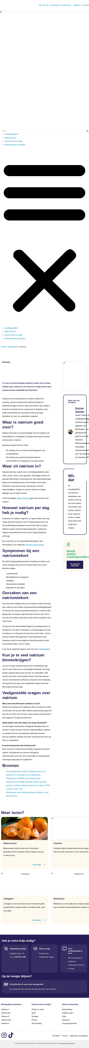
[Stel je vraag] (35, 949)
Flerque (72, 1043)
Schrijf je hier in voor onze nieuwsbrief (26, 984)
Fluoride (58, 843)
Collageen (8, 899)
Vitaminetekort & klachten (15, 145)
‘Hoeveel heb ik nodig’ (34, 545)
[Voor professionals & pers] (65, 949)
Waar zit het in (10, 138)
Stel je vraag (44, 949)
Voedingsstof (13, 347)
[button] (44, 236)
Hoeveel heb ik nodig (13, 141)
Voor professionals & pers (75, 951)
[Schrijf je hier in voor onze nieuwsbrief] (6, 984)
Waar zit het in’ (23, 498)
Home (3, 347)
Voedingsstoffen (11, 134)
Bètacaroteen (10, 843)
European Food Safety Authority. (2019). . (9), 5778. (28, 785)
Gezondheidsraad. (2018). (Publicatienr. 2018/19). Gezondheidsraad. (26, 774)
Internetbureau (65, 1043)
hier (43, 953)
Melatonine (59, 899)
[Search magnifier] (87, 131)
